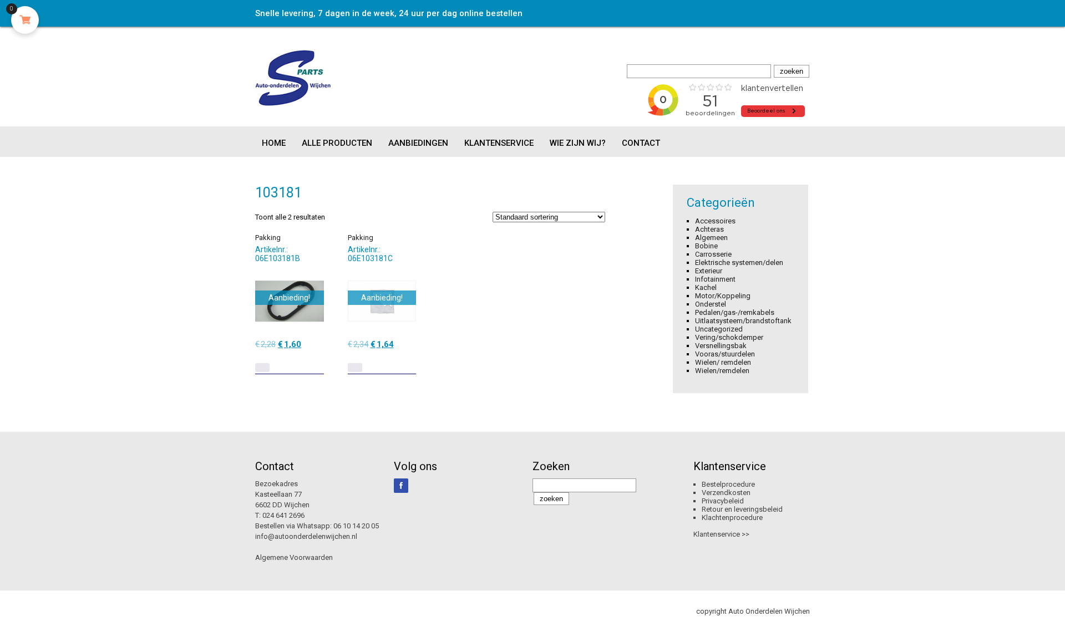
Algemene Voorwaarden (294, 557)
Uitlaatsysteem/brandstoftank (743, 321)
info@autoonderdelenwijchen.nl (306, 536)
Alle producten (337, 143)
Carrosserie (713, 254)
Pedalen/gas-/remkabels (734, 312)
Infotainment (715, 279)
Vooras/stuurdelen (725, 354)
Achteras (709, 229)
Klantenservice (499, 143)
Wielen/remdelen (722, 370)
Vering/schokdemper (729, 337)
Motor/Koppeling (722, 296)
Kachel (706, 287)
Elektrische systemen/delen (739, 262)
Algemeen (711, 237)
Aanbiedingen (418, 143)
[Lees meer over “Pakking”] (262, 367)
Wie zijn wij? (578, 143)
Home (274, 143)
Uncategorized (719, 329)
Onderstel (710, 304)
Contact (641, 143)
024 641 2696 (283, 515)
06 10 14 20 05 (356, 526)
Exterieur (708, 271)
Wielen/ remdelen (723, 362)
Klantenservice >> (721, 534)
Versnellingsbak (721, 346)
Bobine (706, 246)
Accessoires (715, 221)
